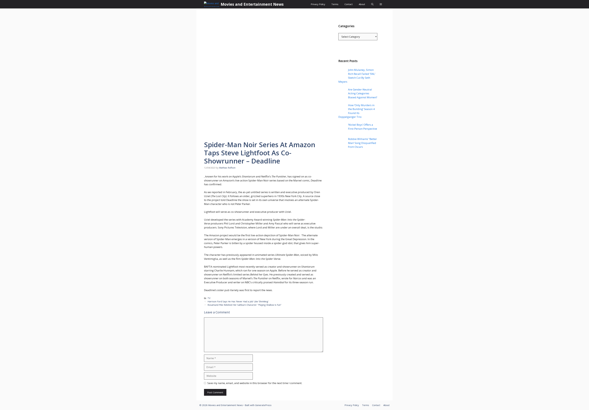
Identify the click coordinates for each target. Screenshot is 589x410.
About (362, 4)
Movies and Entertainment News (252, 4)
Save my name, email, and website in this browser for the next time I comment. (254, 383)
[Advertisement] (357, 213)
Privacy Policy (318, 4)
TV (209, 298)
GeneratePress (263, 405)
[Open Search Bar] (372, 4)
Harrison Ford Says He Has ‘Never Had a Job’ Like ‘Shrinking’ (238, 301)
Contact (349, 4)
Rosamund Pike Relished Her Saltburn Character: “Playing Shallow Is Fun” (244, 304)
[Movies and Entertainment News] (211, 4)
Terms (334, 4)
